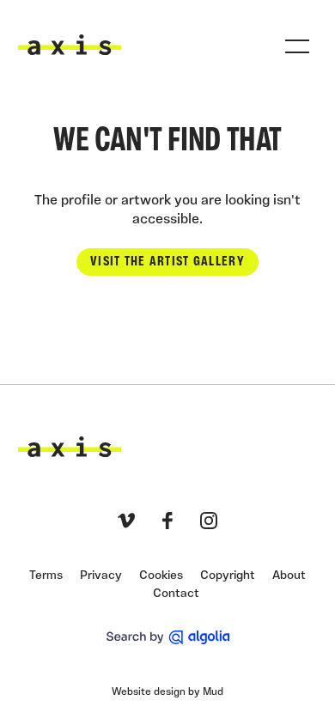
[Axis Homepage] (69, 44)
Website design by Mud (167, 692)
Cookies (161, 576)
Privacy (101, 576)
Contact (176, 594)
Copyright (227, 576)
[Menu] (297, 46)
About (289, 576)
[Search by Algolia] (168, 637)
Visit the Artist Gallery (167, 262)
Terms (46, 576)
